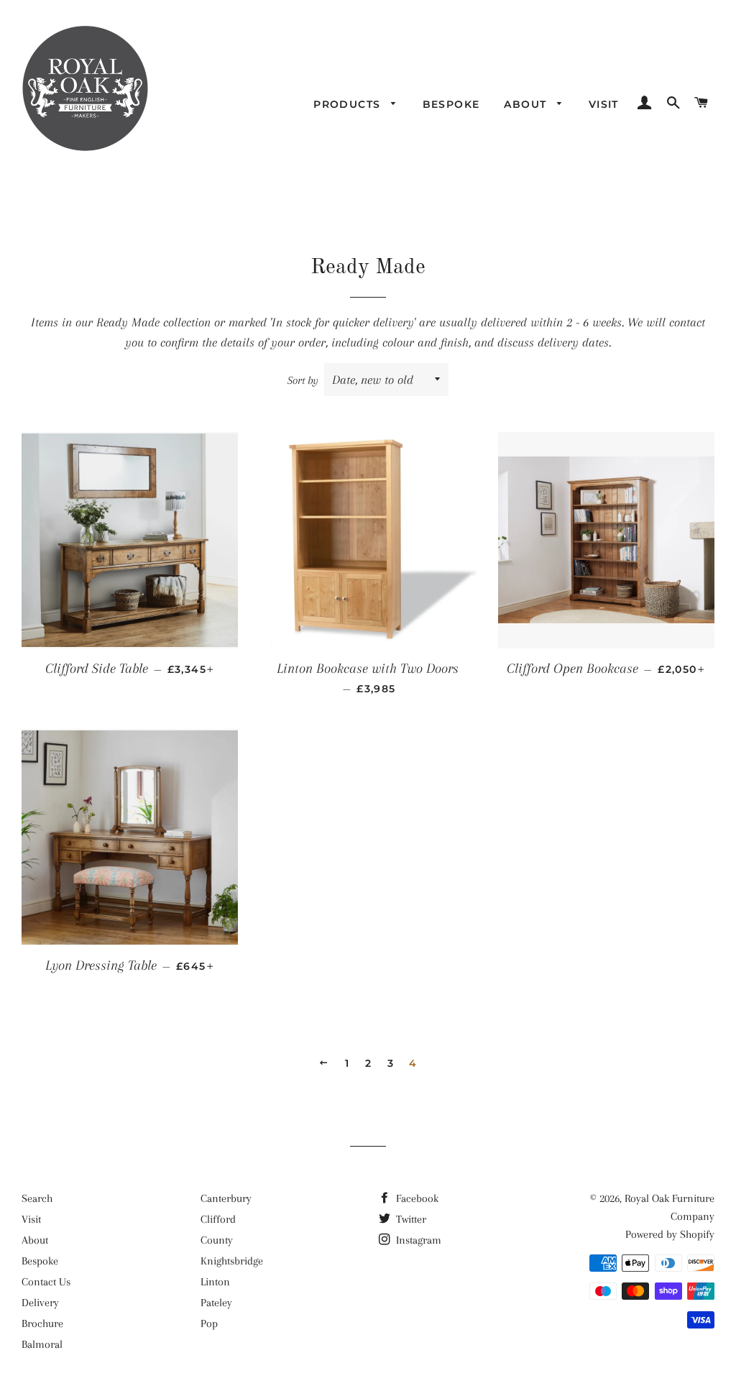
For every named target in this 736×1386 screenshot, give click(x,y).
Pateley (216, 1302)
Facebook (415, 1198)
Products (349, 104)
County (217, 1240)
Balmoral (42, 1344)
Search (37, 1198)
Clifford (218, 1219)
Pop (209, 1323)
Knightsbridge (232, 1260)
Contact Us (46, 1281)
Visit (604, 104)
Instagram (417, 1240)
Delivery (40, 1302)
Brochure (42, 1323)
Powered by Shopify (669, 1234)
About (527, 104)
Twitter (409, 1219)
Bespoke (451, 104)
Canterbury (226, 1198)
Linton (215, 1281)
